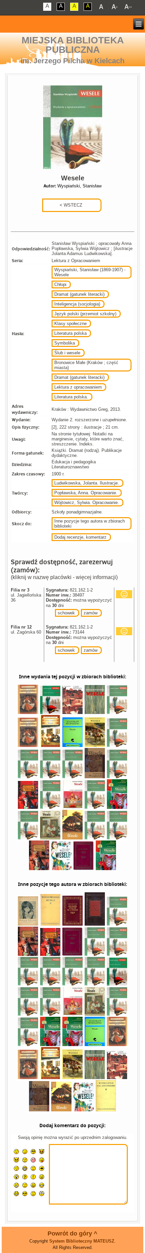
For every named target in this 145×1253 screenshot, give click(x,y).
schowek (66, 612)
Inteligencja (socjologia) (77, 304)
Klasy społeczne (70, 323)
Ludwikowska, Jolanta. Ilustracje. (86, 483)
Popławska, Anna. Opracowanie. (85, 492)
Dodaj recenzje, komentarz (80, 537)
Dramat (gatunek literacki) (79, 294)
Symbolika (64, 343)
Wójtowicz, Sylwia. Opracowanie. (86, 502)
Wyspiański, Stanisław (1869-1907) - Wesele (89, 272)
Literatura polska (70, 333)
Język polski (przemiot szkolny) (85, 313)
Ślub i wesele (67, 352)
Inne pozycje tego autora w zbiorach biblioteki (89, 523)
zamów (90, 612)
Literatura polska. (71, 396)
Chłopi (60, 284)
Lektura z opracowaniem (78, 387)
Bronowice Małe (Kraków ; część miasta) (86, 365)
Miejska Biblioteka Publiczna (73, 45)
